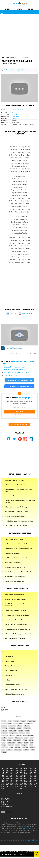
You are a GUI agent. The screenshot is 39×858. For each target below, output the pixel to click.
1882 (2, 769)
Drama (21, 730)
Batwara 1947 (9, 661)
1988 (11, 780)
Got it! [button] (36, 853)
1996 (11, 781)
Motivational (17, 740)
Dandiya (5, 730)
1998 (21, 781)
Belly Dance (27, 728)
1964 (11, 775)
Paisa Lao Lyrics (16, 526)
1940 (11, 770)
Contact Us (4, 804)
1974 (21, 777)
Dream (27, 730)
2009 (35, 783)
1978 (2, 778)
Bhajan (23, 721)
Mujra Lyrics (15, 594)
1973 (16, 777)
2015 (25, 785)
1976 (30, 777)
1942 (21, 770)
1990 (21, 780)
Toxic (6, 652)
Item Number (19, 737)
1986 (2, 780)
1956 (11, 773)
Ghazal (19, 735)
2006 (21, 783)
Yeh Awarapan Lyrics (16, 507)
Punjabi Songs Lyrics (27, 828)
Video (12, 70)
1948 (11, 772)
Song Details (19, 70)
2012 (11, 785)
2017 (34, 785)
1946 (2, 772)
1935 (25, 769)
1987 (7, 780)
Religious (24, 745)
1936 (30, 769)
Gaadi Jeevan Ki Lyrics (15, 599)
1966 (21, 775)
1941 (16, 770)
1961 (34, 773)
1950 (21, 772)
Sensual (18, 747)
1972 (11, 777)
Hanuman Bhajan (7, 723)
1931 (7, 769)
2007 (25, 783)
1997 (16, 781)
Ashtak (16, 721)
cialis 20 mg (3, 758)
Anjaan (14, 113)
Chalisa (4, 726)
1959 (25, 773)
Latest (7, 9)
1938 (2, 770)
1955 (7, 773)
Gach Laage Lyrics (17, 629)
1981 (16, 778)
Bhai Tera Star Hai (11, 670)
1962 (2, 775)
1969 (35, 775)
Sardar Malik (15, 114)
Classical (12, 728)
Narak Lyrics (12, 553)
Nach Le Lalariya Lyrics (19, 521)
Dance (14, 118)
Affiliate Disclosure (6, 806)
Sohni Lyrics (14, 539)
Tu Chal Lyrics (14, 516)
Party (4, 742)
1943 (25, 770)
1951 (25, 772)
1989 (16, 780)
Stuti (33, 749)
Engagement (14, 733)
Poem (26, 742)
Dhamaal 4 (8, 675)
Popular (19, 9)
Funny (12, 735)
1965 (16, 775)
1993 (34, 780)
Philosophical (11, 742)
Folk (28, 733)
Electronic (5, 733)
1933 (16, 769)
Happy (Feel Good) (28, 735)
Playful (20, 742)
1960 (30, 773)
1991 (25, 780)
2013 (16, 785)
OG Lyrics (15, 638)
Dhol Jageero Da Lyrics (18, 558)
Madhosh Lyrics (16, 512)
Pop (32, 742)
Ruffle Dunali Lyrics (16, 624)
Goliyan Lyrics (15, 567)
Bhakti (4, 721)
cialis (8, 758)
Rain (18, 745)
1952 (30, 772)
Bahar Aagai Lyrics (10, 375)
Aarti (10, 721)
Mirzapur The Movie (11, 666)
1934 (21, 769)
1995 (7, 781)
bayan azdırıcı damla (17, 758)
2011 (7, 785)
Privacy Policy (5, 801)
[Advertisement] (19, 36)
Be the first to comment (19, 424)
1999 (25, 781)
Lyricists (3, 711)
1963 (7, 775)
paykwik (25, 758)
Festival (22, 733)
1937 (34, 769)
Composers (4, 709)
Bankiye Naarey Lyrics (18, 548)
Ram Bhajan (29, 723)
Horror (11, 737)
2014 (21, 785)
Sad (12, 747)
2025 (35, 786)
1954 (2, 773)
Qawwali (11, 745)
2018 (2, 786)
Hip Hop (4, 737)
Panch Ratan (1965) (17, 109)
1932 (11, 769)
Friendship (5, 735)
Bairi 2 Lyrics (15, 610)
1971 (7, 777)
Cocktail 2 (8, 680)
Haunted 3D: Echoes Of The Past (16, 689)
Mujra (25, 740)
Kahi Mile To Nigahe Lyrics (13, 370)
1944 (30, 770)
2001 (34, 781)
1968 (30, 775)
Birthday (5, 728)
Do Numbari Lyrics (17, 544)
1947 (7, 772)
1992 (30, 780)
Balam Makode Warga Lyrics (20, 634)
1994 (2, 781)
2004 (11, 783)
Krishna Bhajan (18, 723)
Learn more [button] (21, 854)
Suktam (4, 752)
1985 (35, 778)
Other (31, 740)
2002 (2, 783)
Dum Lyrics (13, 496)
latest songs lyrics (24, 398)
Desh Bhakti (13, 730)
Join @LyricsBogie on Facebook (21, 386)
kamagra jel (32, 758)
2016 (30, 785)
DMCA (3, 803)
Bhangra (27, 726)
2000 (30, 781)
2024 (30, 786)
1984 (30, 778)
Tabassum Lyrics (15, 485)
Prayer (4, 745)
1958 (21, 773)
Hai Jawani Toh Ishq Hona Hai (14, 694)
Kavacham (12, 726)
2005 (16, 783)
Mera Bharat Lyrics (14, 480)
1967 (25, 775)
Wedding (10, 749)
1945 (35, 770)
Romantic (5, 747)
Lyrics (8, 70)
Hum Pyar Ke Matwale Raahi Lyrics (16, 372)
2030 (21, 788)
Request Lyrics (5, 800)
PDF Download (27, 313)
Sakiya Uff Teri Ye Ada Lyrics (14, 367)
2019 (7, 786)
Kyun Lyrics (13, 562)
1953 (34, 772)
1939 (7, 770)
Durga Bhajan (32, 721)
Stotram (27, 749)
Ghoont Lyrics (17, 615)
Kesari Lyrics (15, 620)
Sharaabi (25, 747)
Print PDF (13, 313)
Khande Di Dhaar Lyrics (18, 572)
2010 (2, 785)
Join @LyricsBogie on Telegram (21, 380)
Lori (32, 737)
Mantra (20, 726)
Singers (3, 707)
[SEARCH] (37, 12)
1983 (25, 778)
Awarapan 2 (9, 656)
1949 (16, 772)
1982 (21, 778)
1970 (2, 777)
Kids (27, 737)
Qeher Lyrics (15, 576)
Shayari (33, 747)
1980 (11, 778)
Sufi (3, 749)
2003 (7, 783)
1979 (7, 778)
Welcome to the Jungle (12, 685)
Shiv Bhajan (18, 749)
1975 (25, 777)
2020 (11, 786)
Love (4, 740)
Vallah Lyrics (14, 581)
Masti (9, 740)
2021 (16, 786)
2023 (25, 786)
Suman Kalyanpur (17, 111)
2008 (30, 783)
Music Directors (5, 706)
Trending (30, 9)
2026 (2, 788)
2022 (21, 786)
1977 (35, 777)
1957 (16, 773)
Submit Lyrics (5, 798)
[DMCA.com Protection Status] (6, 812)
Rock (31, 745)
